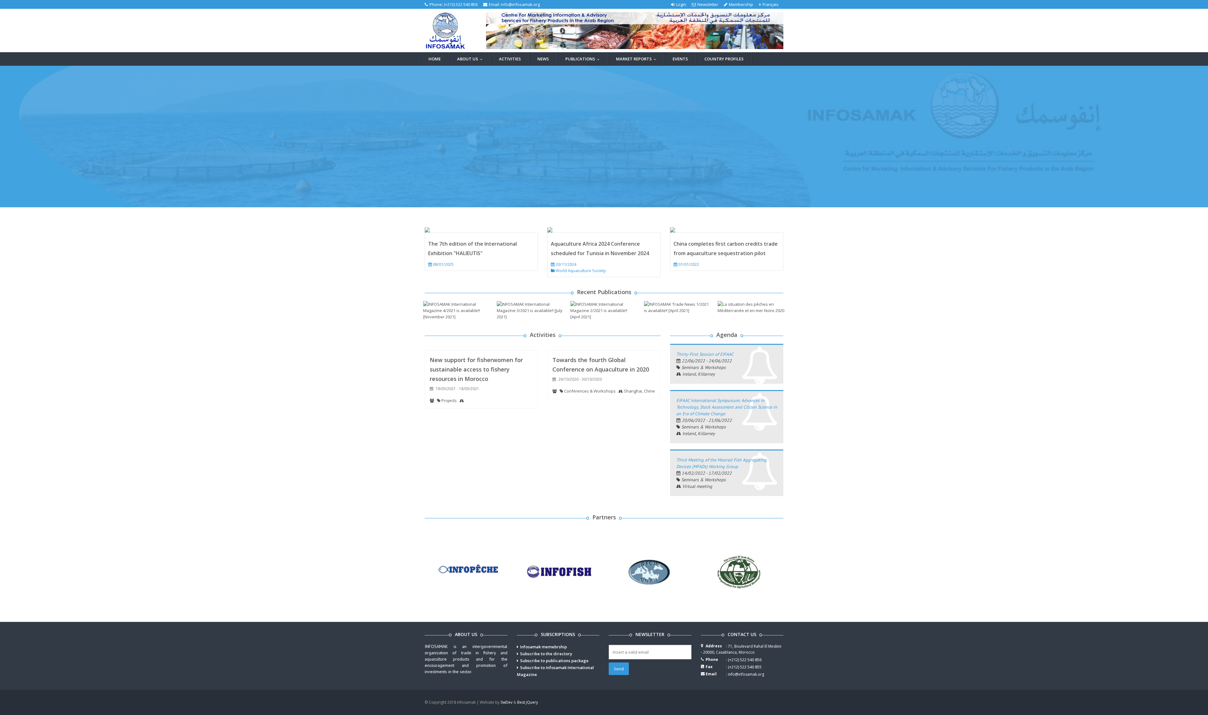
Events (680, 59)
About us (471, 59)
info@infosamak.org (520, 4)
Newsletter (707, 4)
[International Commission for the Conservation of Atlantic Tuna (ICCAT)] (559, 571)
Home (434, 59)
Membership (741, 4)
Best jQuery (527, 702)
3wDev (506, 702)
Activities (510, 59)
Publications (583, 59)
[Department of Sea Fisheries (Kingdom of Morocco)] (469, 571)
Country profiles (724, 59)
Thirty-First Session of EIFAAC (705, 354)
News (543, 59)
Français (771, 4)
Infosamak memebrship (543, 647)
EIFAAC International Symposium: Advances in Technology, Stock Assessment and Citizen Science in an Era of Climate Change (726, 407)
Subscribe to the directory (546, 653)
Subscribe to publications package (554, 660)
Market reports (637, 59)
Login (681, 4)
